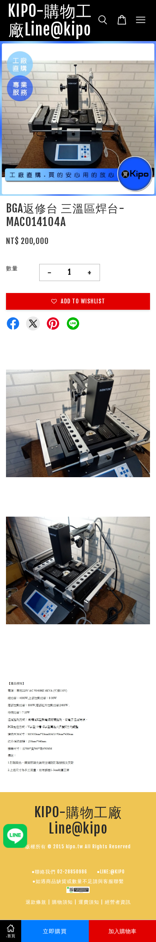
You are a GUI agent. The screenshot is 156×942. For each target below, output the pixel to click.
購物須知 (62, 902)
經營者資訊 (118, 902)
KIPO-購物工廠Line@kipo (50, 20)
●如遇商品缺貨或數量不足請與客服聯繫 (78, 881)
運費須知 (88, 902)
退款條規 (36, 902)
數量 (12, 268)
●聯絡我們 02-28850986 (59, 872)
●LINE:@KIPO (111, 872)
